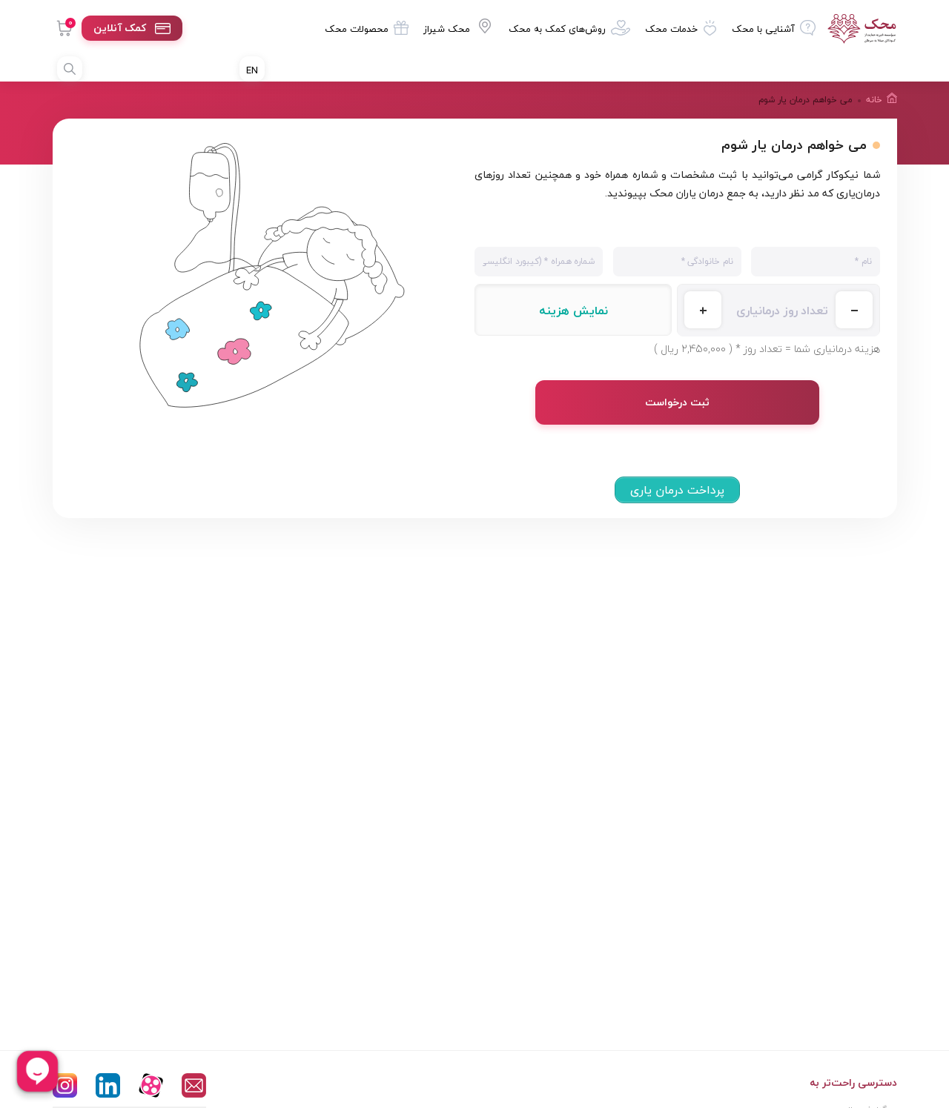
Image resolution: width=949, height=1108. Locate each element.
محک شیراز (446, 29)
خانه (874, 99)
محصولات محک (356, 29)
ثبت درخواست (677, 402)
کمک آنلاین (119, 28)
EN (252, 70)
